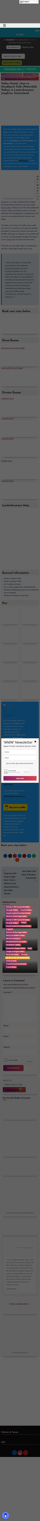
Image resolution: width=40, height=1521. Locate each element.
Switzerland (11, 961)
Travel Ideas (11, 967)
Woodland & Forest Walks (16, 942)
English (26, 2)
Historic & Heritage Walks (16, 916)
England (9, 929)
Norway (24, 955)
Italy (29, 948)
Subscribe (20, 778)
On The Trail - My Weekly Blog (17, 958)
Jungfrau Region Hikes (15, 951)
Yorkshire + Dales (13, 945)
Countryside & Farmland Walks (18, 913)
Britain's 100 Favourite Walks (18, 907)
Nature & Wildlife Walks (15, 935)
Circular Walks (12, 910)
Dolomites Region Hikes (15, 948)
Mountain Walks (12, 955)
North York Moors (13, 939)
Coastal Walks (25, 910)
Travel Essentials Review (16, 964)
